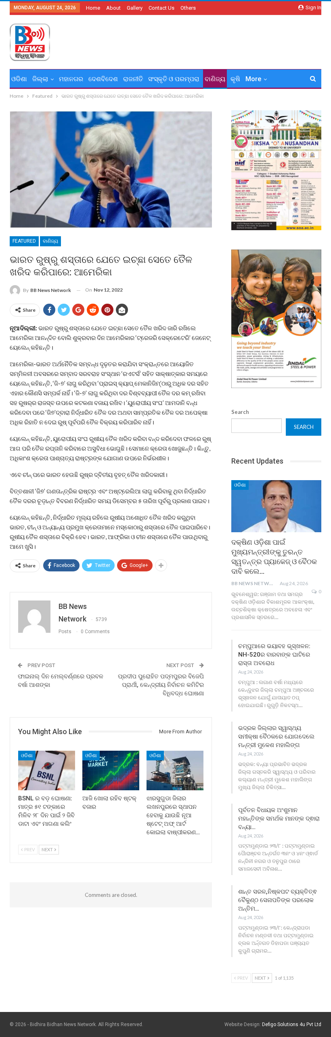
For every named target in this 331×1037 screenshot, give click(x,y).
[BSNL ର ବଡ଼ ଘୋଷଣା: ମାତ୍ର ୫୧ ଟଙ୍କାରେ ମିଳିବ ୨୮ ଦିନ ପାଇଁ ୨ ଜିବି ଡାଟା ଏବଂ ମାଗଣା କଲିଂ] (46, 771)
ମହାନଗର (71, 79)
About (113, 8)
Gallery (134, 8)
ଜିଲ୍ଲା (40, 79)
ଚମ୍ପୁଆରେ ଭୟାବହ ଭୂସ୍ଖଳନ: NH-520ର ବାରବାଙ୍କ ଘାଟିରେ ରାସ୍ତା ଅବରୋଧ (274, 654)
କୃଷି (235, 79)
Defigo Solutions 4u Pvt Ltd (291, 1024)
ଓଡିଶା (19, 79)
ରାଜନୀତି (133, 79)
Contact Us (161, 8)
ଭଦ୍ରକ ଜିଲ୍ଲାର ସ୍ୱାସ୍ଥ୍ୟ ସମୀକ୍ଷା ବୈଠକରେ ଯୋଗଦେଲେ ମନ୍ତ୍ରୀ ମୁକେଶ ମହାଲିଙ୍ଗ (276, 736)
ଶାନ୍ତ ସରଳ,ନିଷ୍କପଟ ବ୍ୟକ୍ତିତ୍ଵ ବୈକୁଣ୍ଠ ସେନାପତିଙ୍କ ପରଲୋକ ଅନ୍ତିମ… (277, 900)
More (253, 79)
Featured (24, 241)
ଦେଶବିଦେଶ (103, 79)
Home (93, 8)
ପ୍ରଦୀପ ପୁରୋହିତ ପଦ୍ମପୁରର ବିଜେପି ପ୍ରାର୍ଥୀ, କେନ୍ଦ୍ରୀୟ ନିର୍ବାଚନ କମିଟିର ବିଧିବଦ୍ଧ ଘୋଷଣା (161, 685)
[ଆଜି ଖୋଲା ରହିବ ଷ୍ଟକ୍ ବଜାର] (110, 771)
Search (240, 412)
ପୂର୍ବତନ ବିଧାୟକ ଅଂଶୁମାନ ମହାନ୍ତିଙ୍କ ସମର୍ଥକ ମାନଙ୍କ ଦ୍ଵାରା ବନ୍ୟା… (279, 818)
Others (188, 8)
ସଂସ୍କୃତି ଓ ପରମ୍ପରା (173, 79)
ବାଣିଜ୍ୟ (215, 79)
